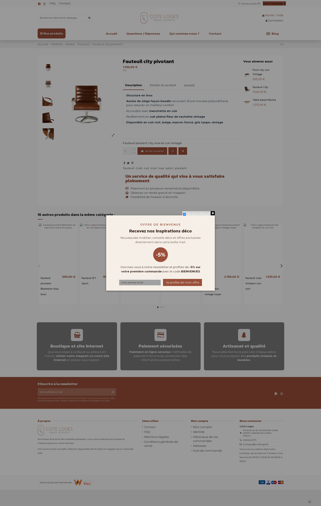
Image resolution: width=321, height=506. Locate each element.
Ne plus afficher (198, 214)
